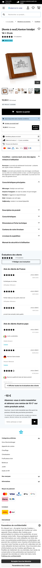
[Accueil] (2, 21)
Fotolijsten (37, 21)
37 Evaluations (18, 36)
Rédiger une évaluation (21, 262)
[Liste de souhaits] (33, 8)
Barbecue (5, 462)
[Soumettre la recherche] (4, 14)
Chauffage (5, 450)
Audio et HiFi (6, 471)
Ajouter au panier (23, 112)
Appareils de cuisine (8, 446)
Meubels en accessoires (24, 21)
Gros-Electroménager (8, 442)
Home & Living (9, 21)
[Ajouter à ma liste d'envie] (39, 29)
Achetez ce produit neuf (11, 123)
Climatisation (6, 454)
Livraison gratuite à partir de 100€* (28, 2)
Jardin (4, 466)
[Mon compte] (28, 8)
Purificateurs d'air (7, 458)
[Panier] (38, 8)
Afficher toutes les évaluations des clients (23, 385)
